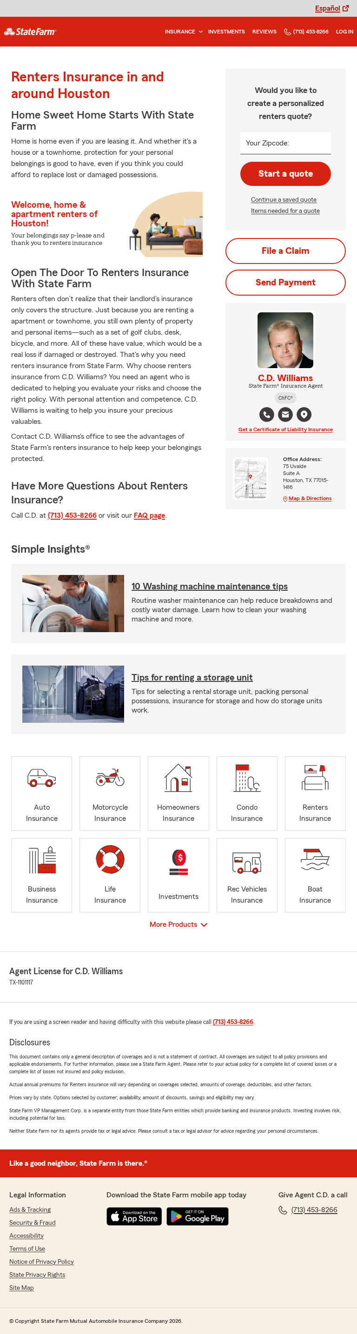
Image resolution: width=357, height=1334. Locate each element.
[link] (30, 31)
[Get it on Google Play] (197, 1216)
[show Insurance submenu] (199, 32)
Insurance (180, 31)
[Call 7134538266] (266, 414)
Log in (344, 31)
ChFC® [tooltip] (285, 398)
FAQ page (149, 515)
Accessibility (26, 1236)
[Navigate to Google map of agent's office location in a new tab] (304, 414)
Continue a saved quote (284, 200)
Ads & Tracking (30, 1210)
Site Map (21, 1288)
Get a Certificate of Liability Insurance (285, 429)
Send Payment (286, 282)
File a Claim (286, 251)
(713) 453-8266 (311, 31)
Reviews (264, 31)
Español (327, 8)
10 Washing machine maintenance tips (210, 586)
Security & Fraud (32, 1223)
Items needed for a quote (285, 211)
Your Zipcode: (267, 143)
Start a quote (285, 173)
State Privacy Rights (37, 1275)
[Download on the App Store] (134, 1216)
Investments (226, 31)
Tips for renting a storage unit (192, 677)
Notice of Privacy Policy (41, 1262)
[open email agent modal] (285, 415)
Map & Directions (310, 498)
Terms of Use (27, 1249)
